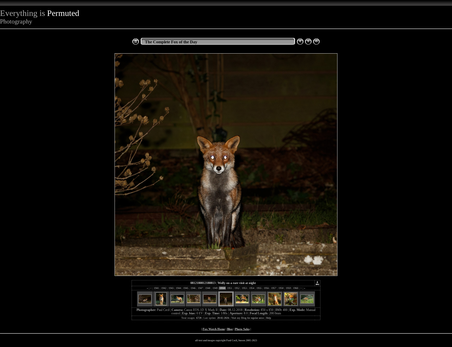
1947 (200, 288)
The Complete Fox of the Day (171, 42)
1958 (281, 288)
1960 (295, 288)
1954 (251, 288)
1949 (215, 288)
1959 (288, 288)
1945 (185, 288)
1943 (171, 288)
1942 (163, 288)
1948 (207, 288)
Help (268, 317)
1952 (237, 288)
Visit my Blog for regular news (247, 317)
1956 (266, 288)
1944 (178, 288)
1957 (273, 288)
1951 (229, 288)
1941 (156, 288)
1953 (244, 288)
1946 (193, 288)
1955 (259, 288)
